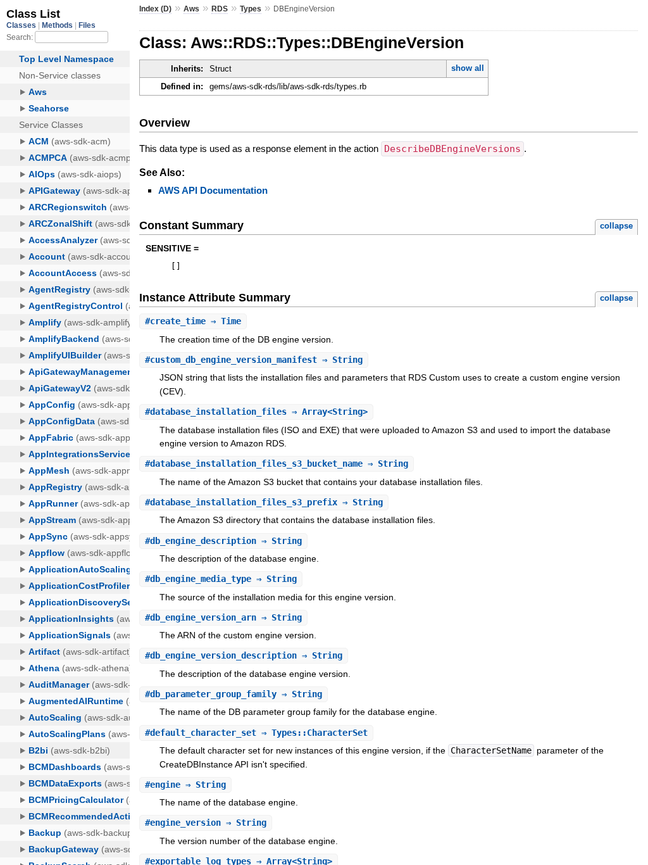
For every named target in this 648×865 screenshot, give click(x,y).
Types (250, 8)
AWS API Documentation (213, 190)
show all (467, 68)
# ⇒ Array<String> (256, 412)
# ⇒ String (254, 360)
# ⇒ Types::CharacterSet (256, 733)
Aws (191, 8)
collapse (616, 225)
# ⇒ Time (193, 321)
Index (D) (155, 8)
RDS (219, 8)
